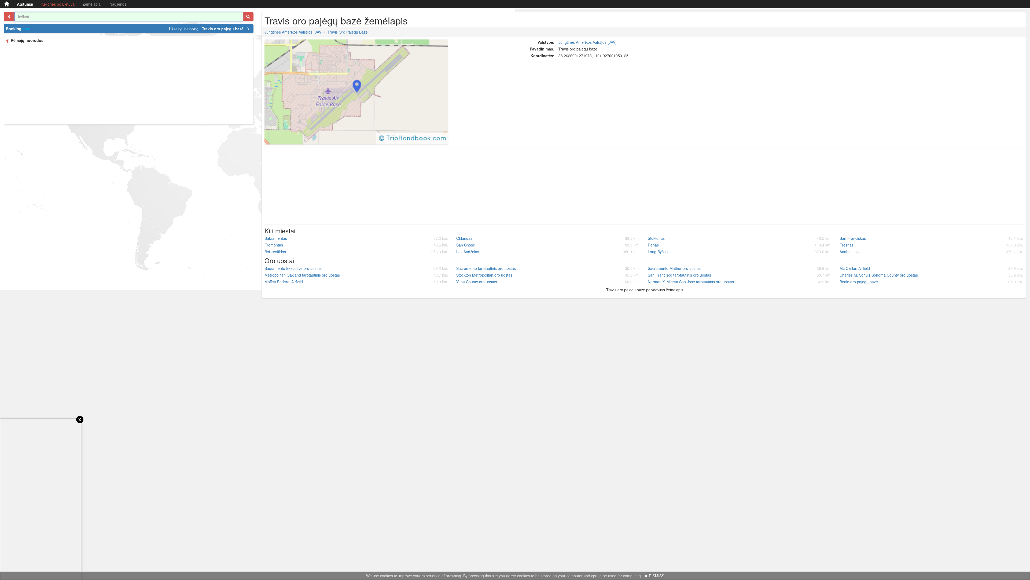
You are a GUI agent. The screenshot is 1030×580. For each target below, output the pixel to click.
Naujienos (117, 4)
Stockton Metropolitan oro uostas (548, 275)
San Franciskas (931, 238)
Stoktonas (740, 238)
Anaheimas (931, 251)
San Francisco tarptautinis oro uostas (740, 275)
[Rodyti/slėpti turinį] (9, 16)
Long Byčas (740, 251)
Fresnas (931, 245)
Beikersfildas (356, 251)
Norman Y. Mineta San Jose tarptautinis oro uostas (740, 281)
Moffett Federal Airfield (356, 281)
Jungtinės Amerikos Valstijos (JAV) (293, 32)
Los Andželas (548, 251)
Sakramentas (356, 238)
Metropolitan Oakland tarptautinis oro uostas (356, 275)
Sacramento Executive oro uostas (356, 268)
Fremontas (356, 245)
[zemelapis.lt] (6, 4)
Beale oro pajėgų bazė (931, 281)
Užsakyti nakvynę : (206, 28)
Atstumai (25, 4)
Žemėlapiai (92, 4)
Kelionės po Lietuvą (58, 4)
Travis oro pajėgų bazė (348, 32)
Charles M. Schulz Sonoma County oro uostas (931, 275)
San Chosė (548, 245)
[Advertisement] (129, 84)
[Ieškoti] (248, 16)
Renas (740, 245)
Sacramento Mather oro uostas (740, 268)
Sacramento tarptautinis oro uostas (548, 268)
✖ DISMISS (654, 575)
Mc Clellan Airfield (931, 268)
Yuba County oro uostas (548, 281)
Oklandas (548, 238)
